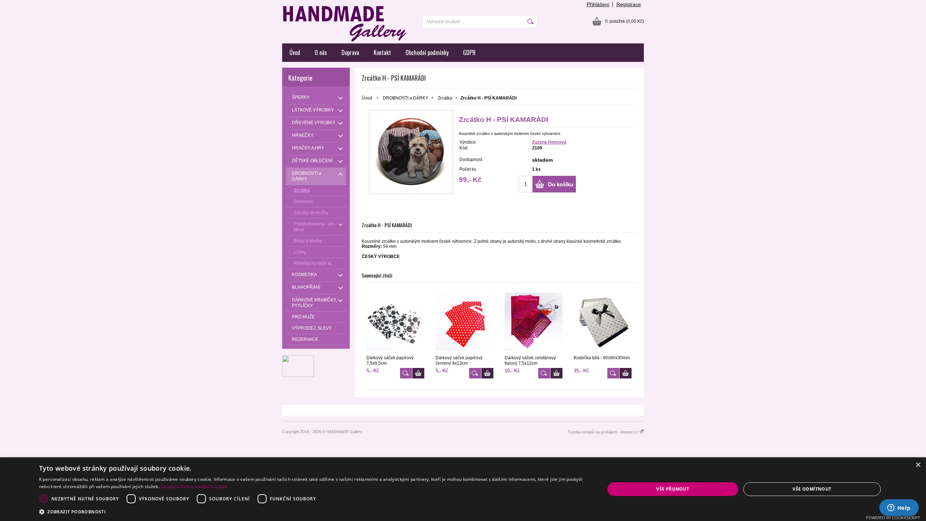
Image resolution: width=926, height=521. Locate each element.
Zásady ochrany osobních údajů (194, 486)
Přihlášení (598, 4)
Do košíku (560, 184)
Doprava (350, 52)
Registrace (628, 4)
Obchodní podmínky (427, 52)
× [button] (918, 465)
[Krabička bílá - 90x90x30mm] (603, 321)
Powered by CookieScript (893, 517)
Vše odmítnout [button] (812, 489)
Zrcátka (445, 98)
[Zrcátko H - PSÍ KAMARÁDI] (411, 152)
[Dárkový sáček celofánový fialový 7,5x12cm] (533, 321)
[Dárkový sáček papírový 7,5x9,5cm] (395, 321)
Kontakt (382, 52)
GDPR (469, 52)
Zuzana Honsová (549, 142)
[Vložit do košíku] (418, 373)
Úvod (294, 52)
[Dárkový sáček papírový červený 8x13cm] (464, 321)
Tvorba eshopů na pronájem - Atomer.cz (603, 432)
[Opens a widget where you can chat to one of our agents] (899, 508)
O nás (321, 52)
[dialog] (463, 489)
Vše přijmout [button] (672, 489)
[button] (313, 511)
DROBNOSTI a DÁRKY (405, 98)
